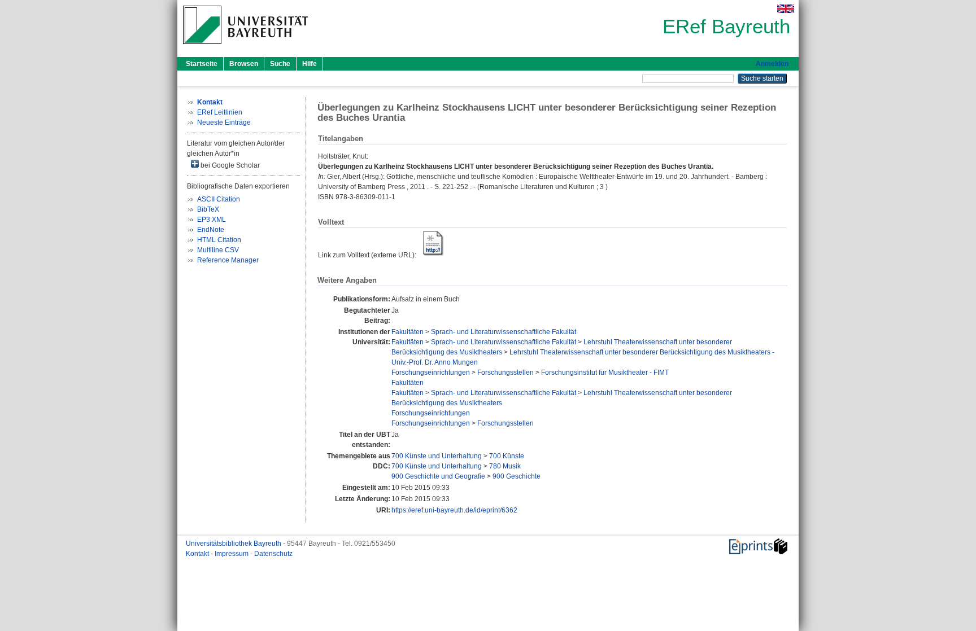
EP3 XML (211, 220)
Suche (280, 64)
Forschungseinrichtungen (430, 372)
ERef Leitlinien (219, 112)
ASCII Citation (218, 199)
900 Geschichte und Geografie (438, 476)
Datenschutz (273, 554)
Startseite (201, 64)
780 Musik (505, 466)
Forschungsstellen (505, 372)
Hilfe (309, 64)
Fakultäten (407, 332)
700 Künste (506, 456)
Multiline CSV (218, 250)
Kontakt (198, 554)
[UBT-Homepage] (245, 47)
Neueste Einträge (224, 122)
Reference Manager (228, 260)
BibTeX (208, 209)
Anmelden (772, 64)
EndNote (210, 230)
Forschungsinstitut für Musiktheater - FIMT (605, 372)
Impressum (232, 554)
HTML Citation (219, 240)
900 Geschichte (517, 476)
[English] (785, 9)
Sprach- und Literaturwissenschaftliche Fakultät (503, 332)
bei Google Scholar (229, 165)
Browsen (243, 64)
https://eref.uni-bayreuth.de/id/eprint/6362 (454, 510)
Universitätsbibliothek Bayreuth (234, 543)
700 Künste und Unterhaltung (436, 456)
